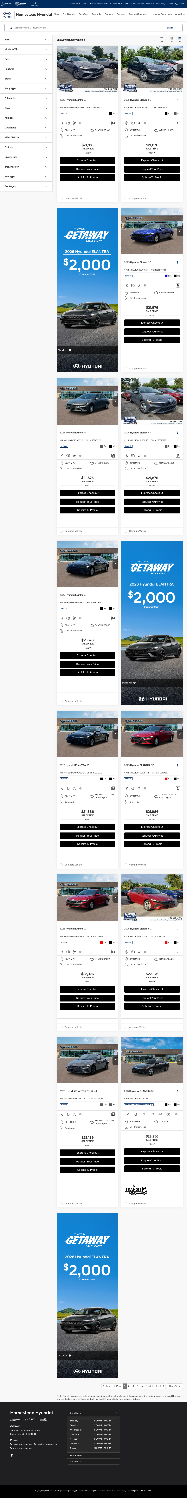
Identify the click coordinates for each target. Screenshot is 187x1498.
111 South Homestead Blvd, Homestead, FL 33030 (153, 4)
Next (149, 1386)
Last (159, 1386)
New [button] (56, 14)
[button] (115, 69)
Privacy (72, 1491)
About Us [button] (180, 14)
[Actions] (112, 100)
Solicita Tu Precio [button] (87, 177)
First (107, 1386)
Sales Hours (75, 1413)
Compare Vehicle (73, 198)
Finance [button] (108, 14)
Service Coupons (138, 14)
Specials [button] (96, 14)
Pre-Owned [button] (69, 14)
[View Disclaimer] (80, 123)
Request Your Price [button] (87, 169)
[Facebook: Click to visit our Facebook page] (12, 1455)
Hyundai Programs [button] (161, 14)
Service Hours (76, 1455)
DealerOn (56, 1491)
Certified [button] (83, 14)
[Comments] (113, 123)
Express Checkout (87, 160)
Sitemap (64, 1491)
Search (170, 28)
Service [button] (121, 14)
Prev (118, 1386)
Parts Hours (75, 1461)
